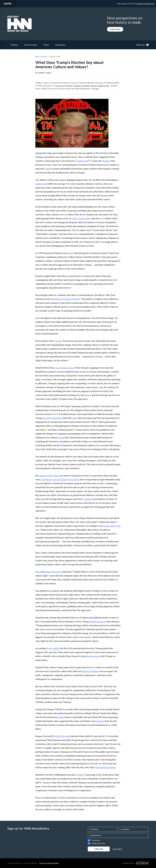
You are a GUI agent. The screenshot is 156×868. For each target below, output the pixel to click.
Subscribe (115, 29)
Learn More (117, 849)
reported (100, 721)
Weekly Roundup (98, 843)
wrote (71, 253)
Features (14, 45)
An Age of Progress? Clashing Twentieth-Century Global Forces (82, 86)
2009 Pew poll (63, 736)
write (74, 417)
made (47, 168)
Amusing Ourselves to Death (66, 298)
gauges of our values (49, 475)
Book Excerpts (30, 45)
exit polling (54, 648)
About (46, 45)
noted (61, 437)
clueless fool (82, 160)
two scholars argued (65, 367)
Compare (87, 498)
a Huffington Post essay (49, 571)
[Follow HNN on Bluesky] (147, 45)
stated (80, 774)
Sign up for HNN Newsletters (49, 863)
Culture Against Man (81, 218)
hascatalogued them (105, 767)
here (97, 88)
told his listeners (97, 621)
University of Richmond (145, 4)
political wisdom (90, 671)
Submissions (60, 45)
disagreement (93, 656)
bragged (106, 160)
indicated (40, 183)
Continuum (95, 840)
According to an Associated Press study (60, 479)
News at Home (41, 57)
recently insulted (51, 417)
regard (61, 717)
